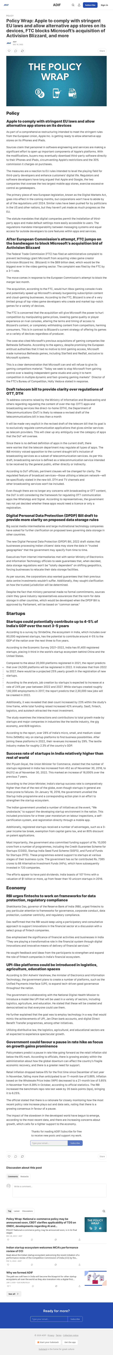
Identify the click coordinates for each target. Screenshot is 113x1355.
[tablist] (18, 1176)
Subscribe (90, 5)
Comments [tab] (13, 1176)
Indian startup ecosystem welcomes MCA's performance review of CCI (42, 1249)
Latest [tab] (17, 1211)
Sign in (104, 5)
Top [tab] (9, 1211)
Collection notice (70, 1335)
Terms (58, 1335)
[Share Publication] (79, 5)
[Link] (2, 113)
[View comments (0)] (15, 51)
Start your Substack (49, 1342)
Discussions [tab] (27, 1211)
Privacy (51, 1335)
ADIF (15, 42)
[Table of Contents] (3, 677)
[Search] (73, 5)
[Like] (9, 51)
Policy (10, 16)
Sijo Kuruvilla (23, 1282)
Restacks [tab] (25, 1176)
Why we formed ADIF (19, 1272)
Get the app (70, 1342)
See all (12, 1293)
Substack (43, 1349)
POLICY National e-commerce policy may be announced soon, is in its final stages (41, 1231)
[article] (56, 1229)
